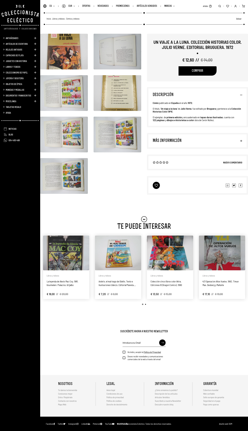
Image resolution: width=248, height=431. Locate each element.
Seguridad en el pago (211, 401)
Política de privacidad (115, 397)
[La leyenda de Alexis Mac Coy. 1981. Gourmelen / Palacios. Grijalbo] (66, 253)
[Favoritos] (227, 6)
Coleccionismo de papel (17, 72)
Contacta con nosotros (67, 401)
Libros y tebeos (13, 66)
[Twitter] (240, 185)
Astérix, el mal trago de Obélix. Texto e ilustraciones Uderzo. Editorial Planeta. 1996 (116, 283)
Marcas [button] (168, 6)
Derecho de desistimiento (116, 404)
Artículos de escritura (17, 43)
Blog (11, 134)
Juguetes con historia (16, 61)
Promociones (122, 6)
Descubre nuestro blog (164, 404)
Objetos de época (14, 83)
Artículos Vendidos (147, 6)
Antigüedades (12, 38)
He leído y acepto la (144, 352)
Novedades (103, 6)
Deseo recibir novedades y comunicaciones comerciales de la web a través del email (145, 358)
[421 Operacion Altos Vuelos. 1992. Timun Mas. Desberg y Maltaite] (222, 253)
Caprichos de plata (15, 55)
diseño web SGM (225, 424)
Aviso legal (110, 390)
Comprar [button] (197, 71)
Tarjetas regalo (13, 106)
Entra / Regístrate (65, 397)
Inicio (49, 19)
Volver (239, 18)
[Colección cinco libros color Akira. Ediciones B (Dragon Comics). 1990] (170, 253)
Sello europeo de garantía (213, 397)
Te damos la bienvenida (67, 390)
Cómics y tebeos (73, 19)
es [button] (51, 6)
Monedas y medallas (15, 89)
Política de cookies (114, 401)
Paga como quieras (211, 404)
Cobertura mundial (210, 390)
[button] (210, 6)
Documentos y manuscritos (18, 95)
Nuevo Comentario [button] (232, 162)
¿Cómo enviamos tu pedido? (166, 390)
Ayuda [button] (8, 112)
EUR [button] (67, 6)
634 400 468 (14, 140)
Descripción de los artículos (166, 393)
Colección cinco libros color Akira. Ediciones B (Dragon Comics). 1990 (166, 283)
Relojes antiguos (14, 49)
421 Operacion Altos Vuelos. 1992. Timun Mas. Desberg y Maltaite (221, 283)
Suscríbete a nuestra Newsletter (168, 401)
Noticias (13, 128)
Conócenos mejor (65, 393)
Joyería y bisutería (15, 78)
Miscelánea (11, 101)
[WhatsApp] (227, 185)
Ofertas (86, 6)
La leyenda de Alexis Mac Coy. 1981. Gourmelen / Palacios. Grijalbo (62, 283)
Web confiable (209, 393)
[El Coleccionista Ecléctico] (20, 17)
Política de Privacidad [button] (152, 352)
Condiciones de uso (114, 393)
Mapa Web (62, 404)
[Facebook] (234, 185)
